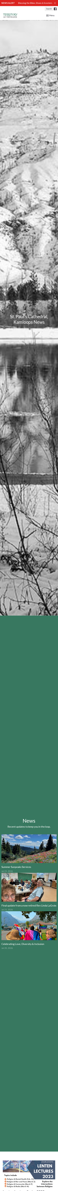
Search (49, 9)
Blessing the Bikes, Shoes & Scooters (35, 3)
